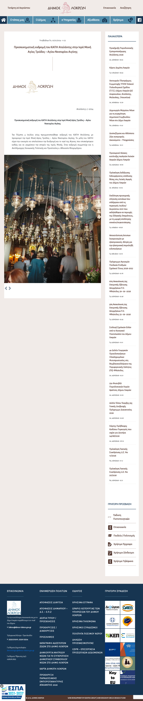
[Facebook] (139, 20)
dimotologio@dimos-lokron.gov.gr (20, 651)
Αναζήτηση (125, 8)
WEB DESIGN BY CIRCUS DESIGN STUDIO (111, 698)
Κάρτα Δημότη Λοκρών (53, 669)
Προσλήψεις (47, 637)
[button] (6, 289)
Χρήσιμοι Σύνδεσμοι (85, 627)
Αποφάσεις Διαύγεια (51, 602)
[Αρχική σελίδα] (3, 20)
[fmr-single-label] (112, 607)
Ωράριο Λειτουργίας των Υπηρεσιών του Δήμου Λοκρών (86, 611)
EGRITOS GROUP (90, 698)
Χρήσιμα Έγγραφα (82, 602)
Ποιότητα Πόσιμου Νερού (87, 634)
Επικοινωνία (109, 8)
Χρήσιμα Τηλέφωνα (84, 621)
